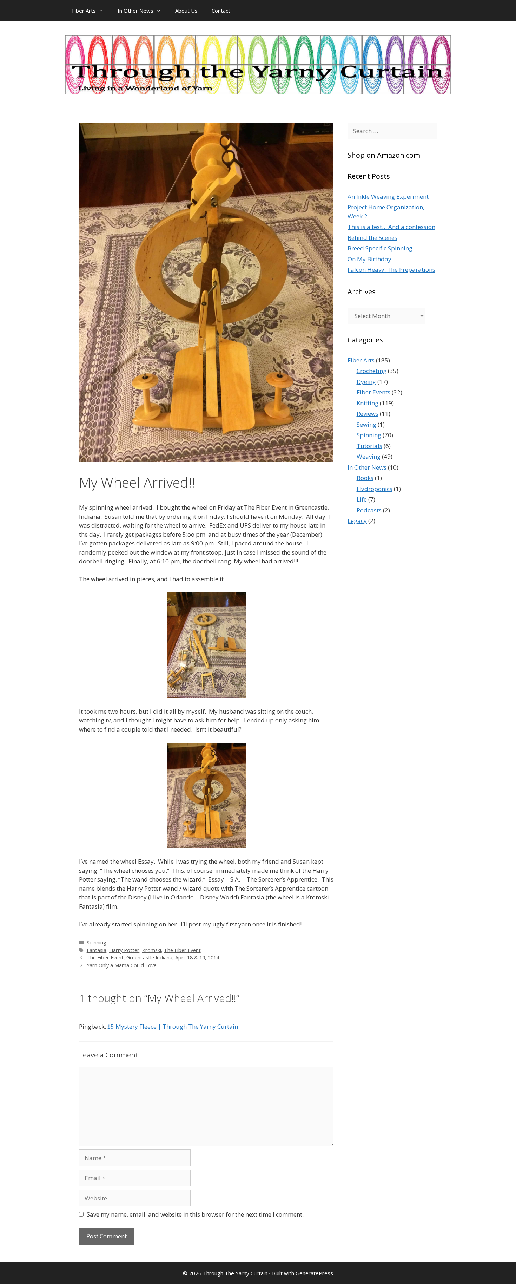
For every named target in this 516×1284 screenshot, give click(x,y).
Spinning (96, 942)
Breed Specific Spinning (380, 248)
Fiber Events (373, 392)
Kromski (151, 950)
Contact (221, 10)
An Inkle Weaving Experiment (388, 196)
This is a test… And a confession (391, 227)
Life (362, 499)
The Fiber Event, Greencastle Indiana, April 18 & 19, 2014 (153, 957)
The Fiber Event (182, 950)
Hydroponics (374, 489)
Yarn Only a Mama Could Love (122, 965)
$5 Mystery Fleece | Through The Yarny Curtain (172, 1026)
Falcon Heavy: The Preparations (391, 270)
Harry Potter (124, 950)
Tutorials (369, 446)
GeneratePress (314, 1273)
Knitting (367, 403)
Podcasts (369, 510)
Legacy (357, 521)
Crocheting (371, 371)
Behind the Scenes (372, 238)
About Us (186, 10)
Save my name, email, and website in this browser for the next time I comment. (195, 1214)
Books (365, 478)
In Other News (135, 10)
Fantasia (96, 950)
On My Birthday (369, 259)
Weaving (369, 456)
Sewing (366, 424)
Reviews (367, 414)
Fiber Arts (84, 10)
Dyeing (366, 382)
